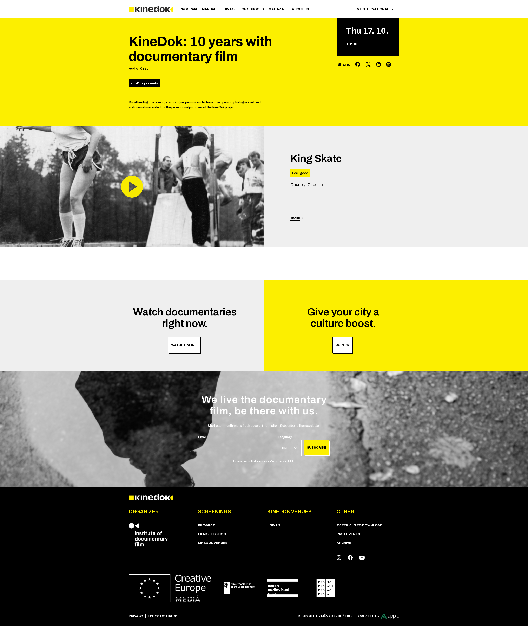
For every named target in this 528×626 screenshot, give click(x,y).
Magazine (278, 9)
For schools (251, 9)
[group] (236, 445)
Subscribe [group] (316, 447)
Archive (344, 542)
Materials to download (360, 525)
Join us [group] (342, 345)
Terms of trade (162, 616)
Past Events (348, 534)
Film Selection (212, 534)
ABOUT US (300, 9)
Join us (228, 9)
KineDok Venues (212, 542)
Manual (209, 9)
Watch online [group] (184, 345)
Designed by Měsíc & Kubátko (325, 616)
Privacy (136, 616)
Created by (369, 616)
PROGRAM (188, 9)
